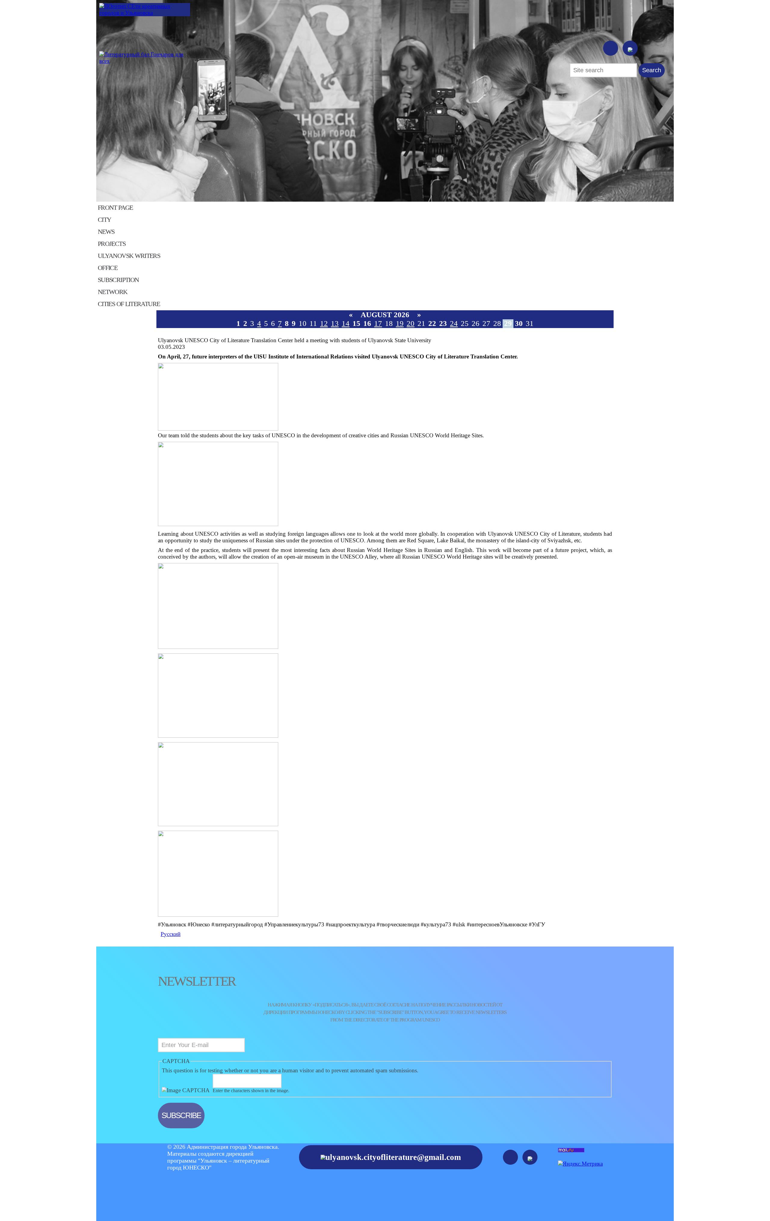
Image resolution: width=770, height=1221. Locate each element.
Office (107, 267)
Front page (115, 207)
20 (410, 323)
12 (324, 323)
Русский (170, 934)
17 (378, 323)
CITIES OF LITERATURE (129, 304)
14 (346, 323)
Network (113, 292)
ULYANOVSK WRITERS (129, 255)
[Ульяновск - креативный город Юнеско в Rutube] (630, 48)
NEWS (106, 231)
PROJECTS (111, 243)
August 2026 (385, 315)
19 (400, 323)
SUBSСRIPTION (118, 280)
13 (335, 323)
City (104, 219)
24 (454, 323)
